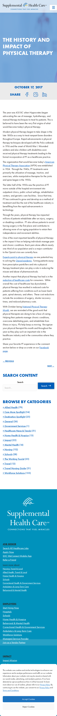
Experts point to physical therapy (18, 257)
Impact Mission (10, 660)
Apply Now (8, 552)
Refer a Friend (9, 559)
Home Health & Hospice (17, 435)
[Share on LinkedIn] (43, 94)
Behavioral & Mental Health (15, 590)
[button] (46, 386)
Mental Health (12, 444)
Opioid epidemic (24, 260)
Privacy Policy (45, 684)
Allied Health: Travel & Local (15, 572)
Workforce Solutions (15, 473)
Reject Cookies (28, 706)
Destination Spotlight (15, 416)
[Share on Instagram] (34, 94)
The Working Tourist (14, 459)
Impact (8, 440)
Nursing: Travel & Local (13, 568)
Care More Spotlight (15, 412)
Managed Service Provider (15, 638)
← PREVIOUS (8, 361)
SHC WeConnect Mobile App (17, 556)
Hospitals (7, 611)
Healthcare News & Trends (18, 430)
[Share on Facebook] (25, 94)
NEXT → (50, 366)
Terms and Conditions (11, 690)
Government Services (15, 426)
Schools (8, 454)
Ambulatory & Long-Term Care (16, 586)
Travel (8, 463)
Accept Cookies (28, 699)
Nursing (8, 449)
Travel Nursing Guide (15, 468)
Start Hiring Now (11, 607)
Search (20, 382)
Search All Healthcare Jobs (15, 548)
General (9, 421)
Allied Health (11, 407)
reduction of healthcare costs (16, 280)
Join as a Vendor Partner (14, 642)
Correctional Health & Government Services (22, 583)
